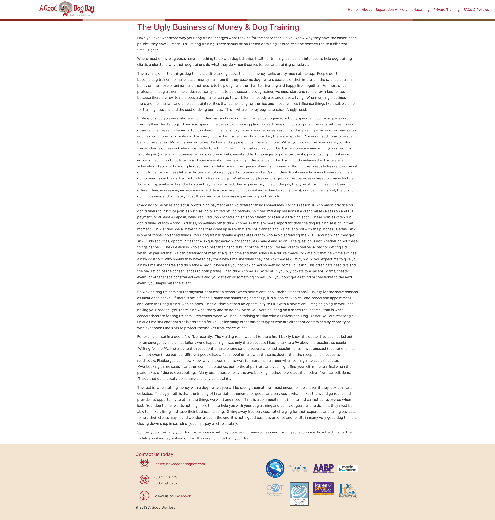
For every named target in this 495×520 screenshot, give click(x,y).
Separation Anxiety (392, 10)
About (367, 10)
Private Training (447, 10)
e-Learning (420, 10)
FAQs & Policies (476, 10)
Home (353, 10)
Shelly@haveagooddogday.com (179, 464)
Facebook (183, 496)
